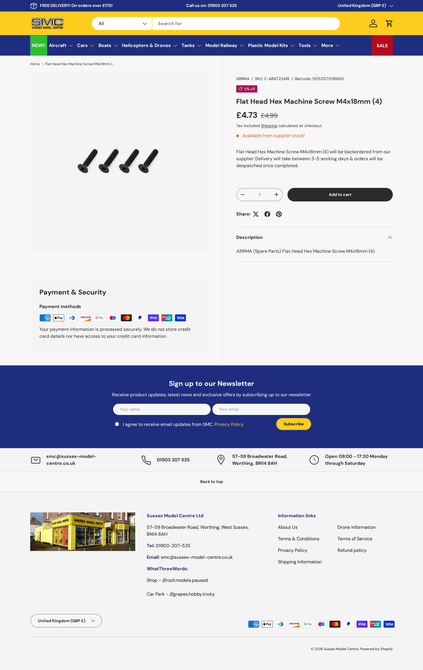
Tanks (188, 45)
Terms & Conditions (298, 539)
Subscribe (294, 423)
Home (35, 64)
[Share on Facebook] (267, 214)
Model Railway (221, 45)
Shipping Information (300, 562)
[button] (389, 23)
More (327, 45)
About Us (288, 527)
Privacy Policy (229, 424)
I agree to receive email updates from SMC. (183, 424)
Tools (305, 45)
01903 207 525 (222, 5)
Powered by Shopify (376, 649)
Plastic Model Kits (268, 45)
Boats (104, 45)
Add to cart (340, 194)
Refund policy (352, 550)
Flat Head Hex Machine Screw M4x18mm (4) (79, 64)
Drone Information (357, 527)
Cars (82, 45)
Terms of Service (355, 539)
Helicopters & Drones (146, 45)
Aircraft (57, 45)
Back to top (211, 481)
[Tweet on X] (256, 214)
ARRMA (242, 78)
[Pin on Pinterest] (279, 214)
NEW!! (38, 45)
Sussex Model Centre (341, 649)
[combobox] (216, 23)
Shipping (269, 125)
